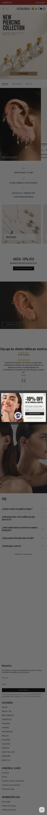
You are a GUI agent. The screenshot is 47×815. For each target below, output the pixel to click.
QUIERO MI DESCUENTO (34, 413)
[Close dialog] (44, 395)
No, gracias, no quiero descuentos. (35, 418)
